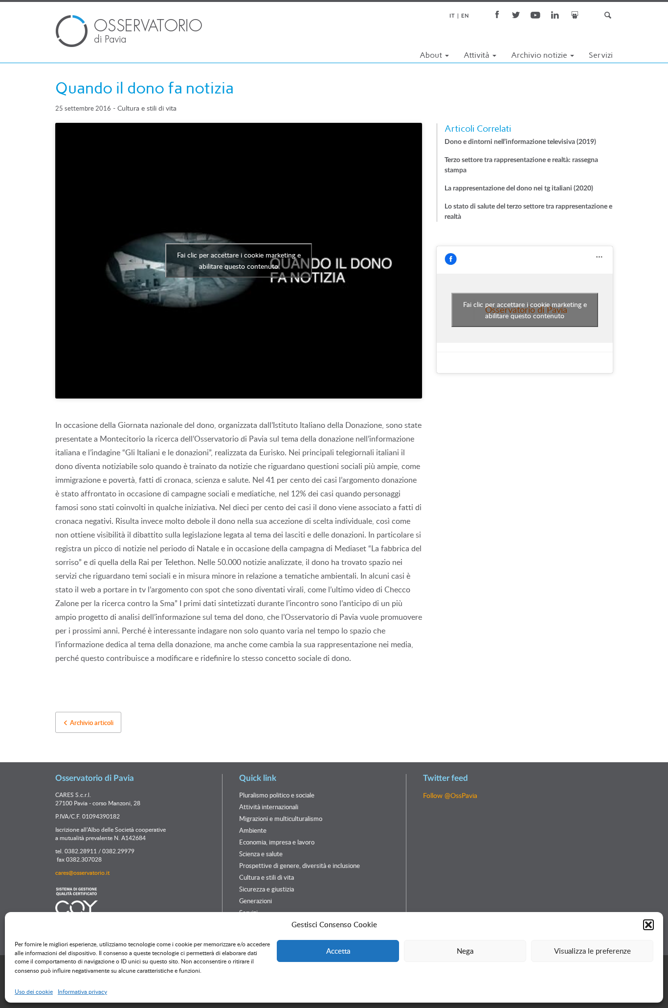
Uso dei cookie (34, 991)
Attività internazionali (268, 806)
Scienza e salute (261, 853)
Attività (477, 55)
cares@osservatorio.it (82, 872)
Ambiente (253, 830)
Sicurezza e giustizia (266, 889)
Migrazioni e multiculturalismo (280, 818)
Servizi (601, 55)
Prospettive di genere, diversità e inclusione (299, 865)
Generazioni (255, 900)
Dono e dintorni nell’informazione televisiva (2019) (520, 142)
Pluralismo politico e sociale (276, 795)
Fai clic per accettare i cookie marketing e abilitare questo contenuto (239, 260)
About (432, 55)
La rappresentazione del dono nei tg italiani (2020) (519, 188)
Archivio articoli (90, 722)
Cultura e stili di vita (147, 108)
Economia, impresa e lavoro (276, 842)
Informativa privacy (82, 991)
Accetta (338, 951)
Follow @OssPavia (450, 795)
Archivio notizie (540, 55)
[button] (648, 925)
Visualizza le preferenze (592, 951)
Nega (465, 951)
